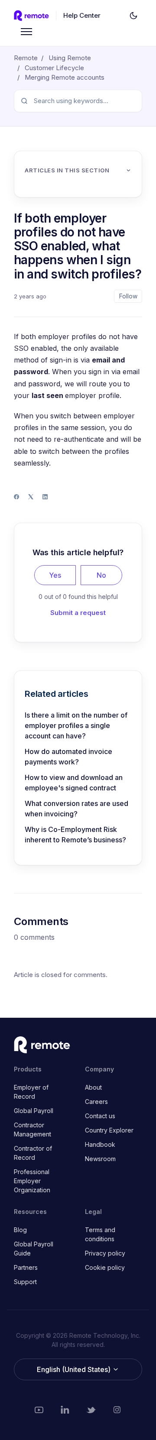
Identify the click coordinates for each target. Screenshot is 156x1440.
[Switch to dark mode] (133, 15)
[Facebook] (16, 496)
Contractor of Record (33, 1153)
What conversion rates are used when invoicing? (76, 808)
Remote (26, 58)
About (93, 1087)
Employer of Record (31, 1092)
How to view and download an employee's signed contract (74, 782)
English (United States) (74, 1369)
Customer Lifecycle (54, 68)
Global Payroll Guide (33, 1248)
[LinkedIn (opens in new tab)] (65, 1409)
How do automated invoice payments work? (68, 756)
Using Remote (70, 58)
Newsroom (100, 1158)
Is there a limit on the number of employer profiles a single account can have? (76, 725)
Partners (26, 1267)
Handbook (100, 1144)
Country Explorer (109, 1130)
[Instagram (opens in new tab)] (117, 1409)
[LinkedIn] (45, 496)
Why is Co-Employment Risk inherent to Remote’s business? (75, 834)
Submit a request (78, 612)
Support (25, 1281)
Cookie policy (105, 1267)
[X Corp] (30, 496)
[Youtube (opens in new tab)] (39, 1409)
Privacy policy (105, 1253)
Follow (128, 296)
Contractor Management (32, 1129)
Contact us (100, 1116)
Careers (96, 1101)
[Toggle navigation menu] (26, 31)
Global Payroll (33, 1110)
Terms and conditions (100, 1234)
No (101, 575)
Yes (55, 575)
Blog (20, 1229)
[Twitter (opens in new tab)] (91, 1409)
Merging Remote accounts (64, 77)
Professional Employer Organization (32, 1181)
